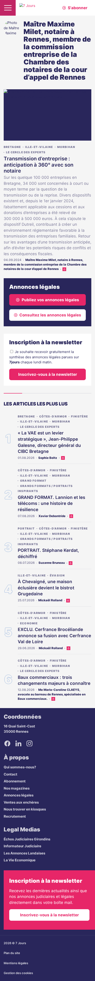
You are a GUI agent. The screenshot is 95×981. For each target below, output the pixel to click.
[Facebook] (7, 743)
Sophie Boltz (47, 458)
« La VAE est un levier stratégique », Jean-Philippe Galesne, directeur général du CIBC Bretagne (49, 442)
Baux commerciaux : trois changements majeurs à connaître (54, 680)
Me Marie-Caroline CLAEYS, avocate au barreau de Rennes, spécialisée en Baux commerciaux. (52, 694)
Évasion (57, 575)
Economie (29, 623)
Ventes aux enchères (21, 802)
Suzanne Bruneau (52, 562)
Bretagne (12, 147)
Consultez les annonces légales (50, 315)
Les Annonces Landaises (24, 853)
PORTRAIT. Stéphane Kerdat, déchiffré (48, 553)
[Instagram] (29, 743)
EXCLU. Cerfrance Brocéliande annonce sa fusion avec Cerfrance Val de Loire (54, 635)
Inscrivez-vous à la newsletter (47, 374)
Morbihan (66, 147)
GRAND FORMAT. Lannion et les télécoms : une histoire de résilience (51, 503)
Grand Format (33, 480)
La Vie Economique (20, 860)
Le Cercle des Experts (25, 152)
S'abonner (77, 8)
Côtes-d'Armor (53, 416)
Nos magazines (17, 788)
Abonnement (15, 781)
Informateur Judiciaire (22, 846)
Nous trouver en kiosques (25, 809)
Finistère (79, 416)
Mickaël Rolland (50, 600)
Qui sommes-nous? (20, 767)
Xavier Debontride (52, 516)
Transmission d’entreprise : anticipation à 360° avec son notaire (38, 165)
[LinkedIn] (18, 743)
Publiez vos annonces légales (50, 300)
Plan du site (12, 953)
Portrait (26, 528)
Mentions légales (16, 963)
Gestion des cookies (18, 973)
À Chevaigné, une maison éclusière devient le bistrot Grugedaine (46, 587)
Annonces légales (18, 795)
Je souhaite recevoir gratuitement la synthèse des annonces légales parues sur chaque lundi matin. (44, 357)
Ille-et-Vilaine (39, 147)
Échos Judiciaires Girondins (27, 839)
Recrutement (15, 816)
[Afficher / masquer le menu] (8, 8)
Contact (10, 774)
